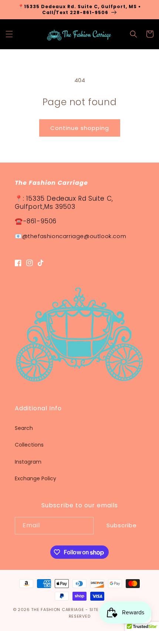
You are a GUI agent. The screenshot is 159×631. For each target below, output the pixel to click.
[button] (9, 34)
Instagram (28, 461)
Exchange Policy (35, 478)
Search (24, 428)
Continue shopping (79, 128)
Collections (29, 444)
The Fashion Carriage (57, 609)
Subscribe (121, 525)
